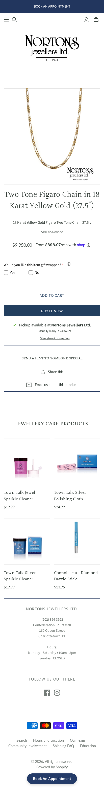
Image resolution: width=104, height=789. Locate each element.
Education (88, 746)
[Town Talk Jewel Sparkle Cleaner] (27, 461)
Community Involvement (27, 746)
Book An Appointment (52, 778)
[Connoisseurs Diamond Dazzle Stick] (77, 541)
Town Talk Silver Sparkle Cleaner (20, 576)
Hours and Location (48, 740)
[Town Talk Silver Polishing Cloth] (77, 461)
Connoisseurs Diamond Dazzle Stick (76, 576)
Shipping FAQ (63, 746)
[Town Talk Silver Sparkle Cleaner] (27, 541)
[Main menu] (6, 19)
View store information (55, 338)
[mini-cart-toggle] (96, 19)
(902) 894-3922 (52, 619)
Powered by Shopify (52, 767)
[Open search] (14, 19)
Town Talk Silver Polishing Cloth (70, 496)
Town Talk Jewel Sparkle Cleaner (19, 496)
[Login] (86, 19)
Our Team (77, 740)
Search (21, 740)
